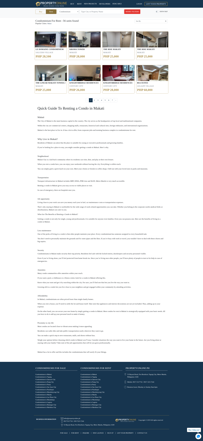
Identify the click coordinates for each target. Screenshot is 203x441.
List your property (125, 433)
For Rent (75, 433)
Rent (79, 4)
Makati (49, 23)
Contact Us (142, 433)
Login (139, 4)
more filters (132, 12)
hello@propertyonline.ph (72, 418)
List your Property (156, 4)
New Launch (98, 433)
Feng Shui (117, 4)
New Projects (90, 4)
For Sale (64, 433)
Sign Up (110, 433)
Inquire (86, 433)
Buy (72, 4)
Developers (104, 4)
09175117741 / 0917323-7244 (74, 421)
